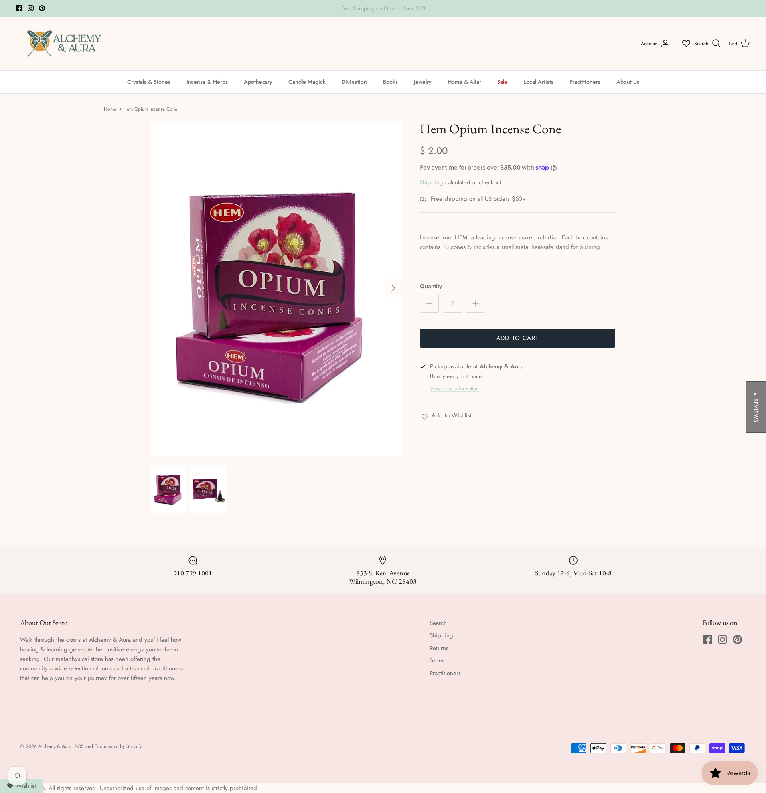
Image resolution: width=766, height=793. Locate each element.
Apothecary (258, 82)
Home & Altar (464, 82)
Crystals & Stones (148, 82)
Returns (439, 648)
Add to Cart (517, 338)
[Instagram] (31, 8)
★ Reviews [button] (756, 406)
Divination (354, 82)
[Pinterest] (42, 8)
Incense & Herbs (207, 82)
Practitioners (584, 82)
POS (79, 746)
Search (438, 623)
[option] (276, 288)
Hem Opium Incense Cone (150, 109)
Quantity (431, 286)
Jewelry (423, 82)
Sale (502, 82)
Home (110, 109)
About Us (627, 82)
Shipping (431, 182)
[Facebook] (19, 8)
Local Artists (538, 82)
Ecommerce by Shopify (118, 746)
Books (390, 82)
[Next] (393, 288)
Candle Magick (307, 82)
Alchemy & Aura (54, 746)
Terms (437, 660)
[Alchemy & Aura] (64, 44)
